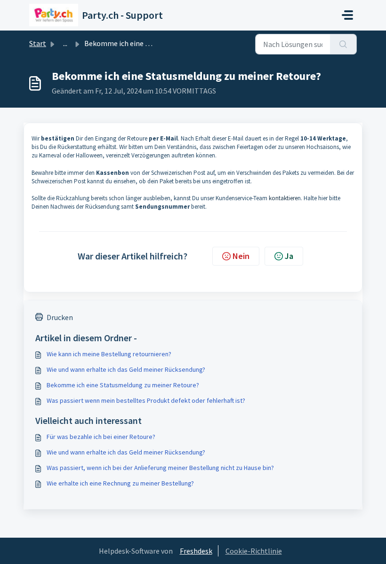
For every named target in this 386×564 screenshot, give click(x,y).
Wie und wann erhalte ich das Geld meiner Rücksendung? (126, 369)
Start (37, 43)
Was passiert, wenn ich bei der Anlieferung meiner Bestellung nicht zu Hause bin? (160, 467)
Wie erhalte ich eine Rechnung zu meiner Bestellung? (120, 483)
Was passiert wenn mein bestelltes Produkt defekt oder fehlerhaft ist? (146, 400)
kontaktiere (283, 198)
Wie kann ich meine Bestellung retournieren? (109, 354)
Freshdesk (196, 551)
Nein (241, 256)
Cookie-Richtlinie (253, 551)
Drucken (60, 317)
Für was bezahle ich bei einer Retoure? (101, 436)
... (65, 43)
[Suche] (343, 44)
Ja (289, 256)
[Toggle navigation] (347, 15)
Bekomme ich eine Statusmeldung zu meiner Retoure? (123, 385)
